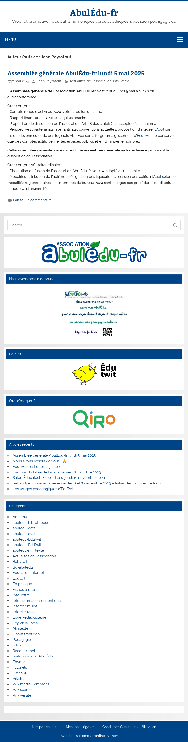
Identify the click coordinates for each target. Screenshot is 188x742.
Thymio (19, 662)
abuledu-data (24, 528)
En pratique (22, 584)
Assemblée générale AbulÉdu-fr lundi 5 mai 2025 (75, 73)
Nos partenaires (44, 727)
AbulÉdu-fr (94, 12)
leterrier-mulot (25, 606)
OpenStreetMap (26, 634)
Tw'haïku (20, 673)
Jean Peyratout (49, 81)
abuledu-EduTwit (27, 539)
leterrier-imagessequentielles (37, 600)
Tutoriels (20, 667)
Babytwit (20, 561)
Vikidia (18, 679)
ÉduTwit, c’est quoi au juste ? (36, 466)
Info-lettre (121, 81)
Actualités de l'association (90, 81)
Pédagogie (22, 639)
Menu (10, 39)
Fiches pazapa (25, 589)
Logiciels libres (25, 623)
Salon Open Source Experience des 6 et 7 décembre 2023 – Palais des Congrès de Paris (87, 483)
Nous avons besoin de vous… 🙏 (40, 461)
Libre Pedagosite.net (30, 617)
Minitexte (20, 628)
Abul (160, 129)
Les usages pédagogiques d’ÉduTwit (43, 489)
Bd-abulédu (23, 567)
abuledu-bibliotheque (31, 522)
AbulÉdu (20, 517)
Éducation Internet (28, 572)
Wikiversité (22, 695)
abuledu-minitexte (28, 550)
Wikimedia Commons (31, 684)
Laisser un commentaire (32, 200)
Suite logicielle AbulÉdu (33, 656)
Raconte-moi (24, 651)
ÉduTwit (143, 135)
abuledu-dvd (24, 534)
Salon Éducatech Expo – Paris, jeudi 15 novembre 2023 (59, 477)
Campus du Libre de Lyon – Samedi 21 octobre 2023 (57, 472)
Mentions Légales (80, 727)
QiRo (17, 645)
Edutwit (19, 578)
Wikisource (22, 690)
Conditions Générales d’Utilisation (129, 727)
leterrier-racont (25, 612)
